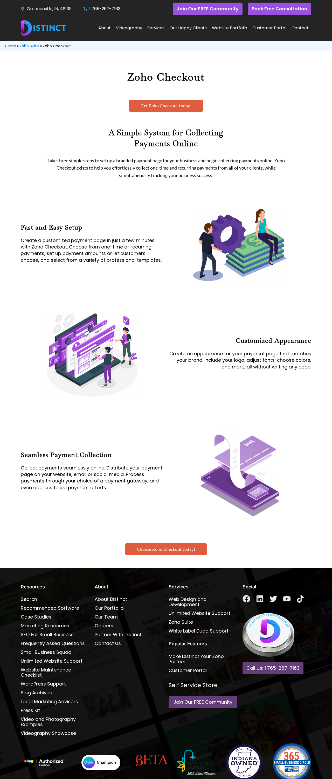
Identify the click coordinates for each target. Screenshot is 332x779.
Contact (300, 28)
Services (155, 28)
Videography (129, 28)
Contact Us (108, 643)
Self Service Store (193, 685)
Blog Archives (36, 692)
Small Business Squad (46, 652)
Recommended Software (50, 608)
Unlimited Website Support (51, 661)
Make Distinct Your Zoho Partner (196, 659)
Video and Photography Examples (48, 722)
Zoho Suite (181, 622)
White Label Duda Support (199, 631)
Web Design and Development (187, 602)
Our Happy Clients (188, 28)
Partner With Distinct (118, 634)
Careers (104, 625)
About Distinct (111, 599)
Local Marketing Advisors (49, 701)
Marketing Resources (45, 625)
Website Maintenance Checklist (46, 672)
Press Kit (30, 710)
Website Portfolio (229, 28)
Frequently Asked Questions (53, 643)
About (104, 28)
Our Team (106, 617)
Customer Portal (269, 28)
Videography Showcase (48, 733)
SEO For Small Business (47, 634)
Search (29, 599)
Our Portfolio (109, 608)
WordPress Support (43, 684)
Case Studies (36, 617)
